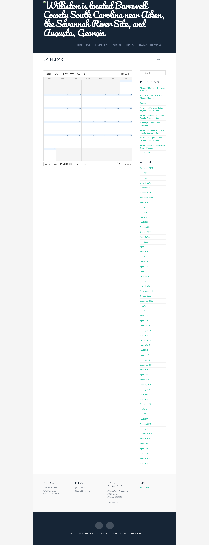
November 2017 (146, 394)
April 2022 (144, 247)
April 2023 (144, 222)
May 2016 (144, 444)
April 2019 (144, 350)
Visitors (103, 533)
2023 (49, 74)
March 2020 (145, 325)
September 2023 (146, 198)
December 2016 (146, 434)
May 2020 (144, 316)
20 (105, 122)
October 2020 (145, 296)
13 (105, 108)
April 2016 (144, 449)
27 (105, 135)
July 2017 (143, 409)
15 (131, 108)
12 (93, 108)
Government (90, 533)
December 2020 (146, 286)
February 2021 (145, 276)
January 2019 (145, 360)
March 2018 (144, 380)
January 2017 (145, 429)
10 (67, 108)
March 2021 (144, 271)
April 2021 (144, 266)
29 (131, 135)
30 (54, 149)
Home (71, 533)
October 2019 (145, 335)
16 (54, 122)
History (113, 533)
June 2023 (144, 212)
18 (80, 122)
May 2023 (144, 217)
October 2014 (145, 453)
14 (118, 108)
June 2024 (144, 173)
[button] (124, 164)
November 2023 (146, 188)
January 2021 (145, 281)
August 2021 (145, 252)
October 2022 (145, 232)
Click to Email (144, 488)
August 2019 (145, 345)
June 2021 (144, 257)
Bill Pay (123, 533)
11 (80, 108)
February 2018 (145, 385)
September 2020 (146, 301)
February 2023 (145, 227)
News (78, 533)
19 (93, 122)
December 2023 (146, 183)
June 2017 (143, 414)
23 (54, 135)
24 (67, 135)
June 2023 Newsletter (148, 153)
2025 (86, 74)
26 (93, 135)
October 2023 (145, 193)
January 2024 (145, 178)
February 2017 (145, 424)
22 (131, 122)
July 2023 (143, 207)
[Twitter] (110, 525)
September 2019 (146, 340)
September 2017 (146, 404)
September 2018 (146, 365)
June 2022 (144, 242)
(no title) (143, 103)
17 (67, 122)
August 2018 (145, 370)
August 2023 (145, 202)
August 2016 (145, 439)
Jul (78, 74)
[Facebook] (99, 525)
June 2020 (144, 311)
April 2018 (144, 375)
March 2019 (144, 355)
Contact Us (135, 533)
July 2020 (144, 306)
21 (118, 122)
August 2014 (145, 458)
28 (118, 135)
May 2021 (144, 261)
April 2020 (144, 321)
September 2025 (146, 168)
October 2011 (145, 463)
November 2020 (146, 291)
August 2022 (145, 237)
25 (80, 135)
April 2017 (144, 419)
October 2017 (145, 399)
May (56, 74)
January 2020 (145, 330)
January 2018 (145, 390)
